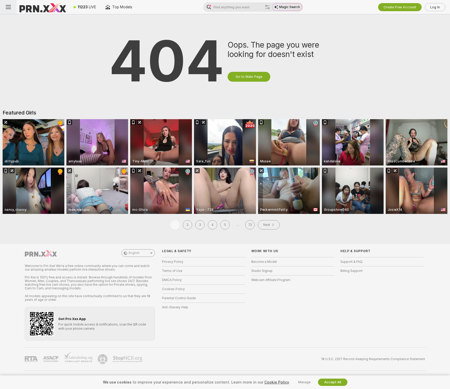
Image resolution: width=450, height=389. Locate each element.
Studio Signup (262, 271)
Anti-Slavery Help (175, 307)
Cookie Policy (276, 382)
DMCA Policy (172, 280)
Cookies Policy (173, 289)
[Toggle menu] (8, 7)
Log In (435, 7)
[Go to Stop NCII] (128, 359)
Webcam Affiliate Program (270, 280)
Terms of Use (172, 271)
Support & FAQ (351, 262)
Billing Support (351, 271)
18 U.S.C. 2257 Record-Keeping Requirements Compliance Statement (373, 359)
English (134, 253)
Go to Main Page (249, 77)
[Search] (267, 7)
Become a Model (264, 262)
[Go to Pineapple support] (103, 359)
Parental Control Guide (179, 298)
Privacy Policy (172, 262)
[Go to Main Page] (43, 7)
